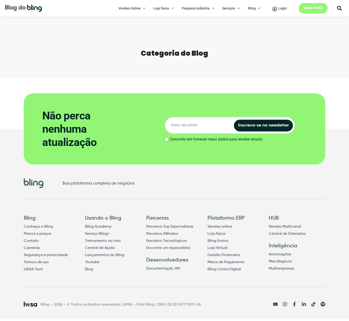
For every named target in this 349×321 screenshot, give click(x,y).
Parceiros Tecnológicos (166, 241)
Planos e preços (37, 234)
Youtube (92, 262)
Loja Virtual (217, 248)
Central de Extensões (287, 234)
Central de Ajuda (100, 248)
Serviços (228, 8)
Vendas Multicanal (285, 227)
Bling (252, 8)
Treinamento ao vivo (103, 241)
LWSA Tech (33, 269)
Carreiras (32, 248)
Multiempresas (281, 269)
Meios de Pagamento (226, 262)
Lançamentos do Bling (104, 255)
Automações (280, 254)
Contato (31, 241)
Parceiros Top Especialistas (169, 227)
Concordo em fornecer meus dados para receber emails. (216, 139)
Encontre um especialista (168, 248)
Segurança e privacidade (46, 255)
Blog (89, 269)
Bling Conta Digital (224, 269)
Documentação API (163, 269)
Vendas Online (129, 8)
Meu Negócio (280, 261)
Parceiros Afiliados (162, 234)
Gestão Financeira (224, 255)
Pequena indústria (196, 8)
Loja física (161, 8)
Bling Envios (218, 241)
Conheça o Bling (38, 227)
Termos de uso (36, 262)
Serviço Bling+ (97, 234)
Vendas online (220, 227)
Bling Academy (98, 227)
